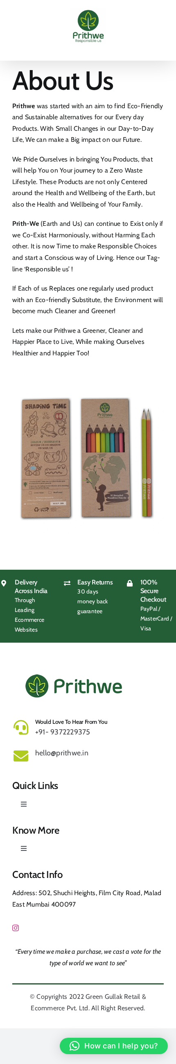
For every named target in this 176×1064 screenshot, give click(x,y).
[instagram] (15, 928)
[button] (114, 1046)
